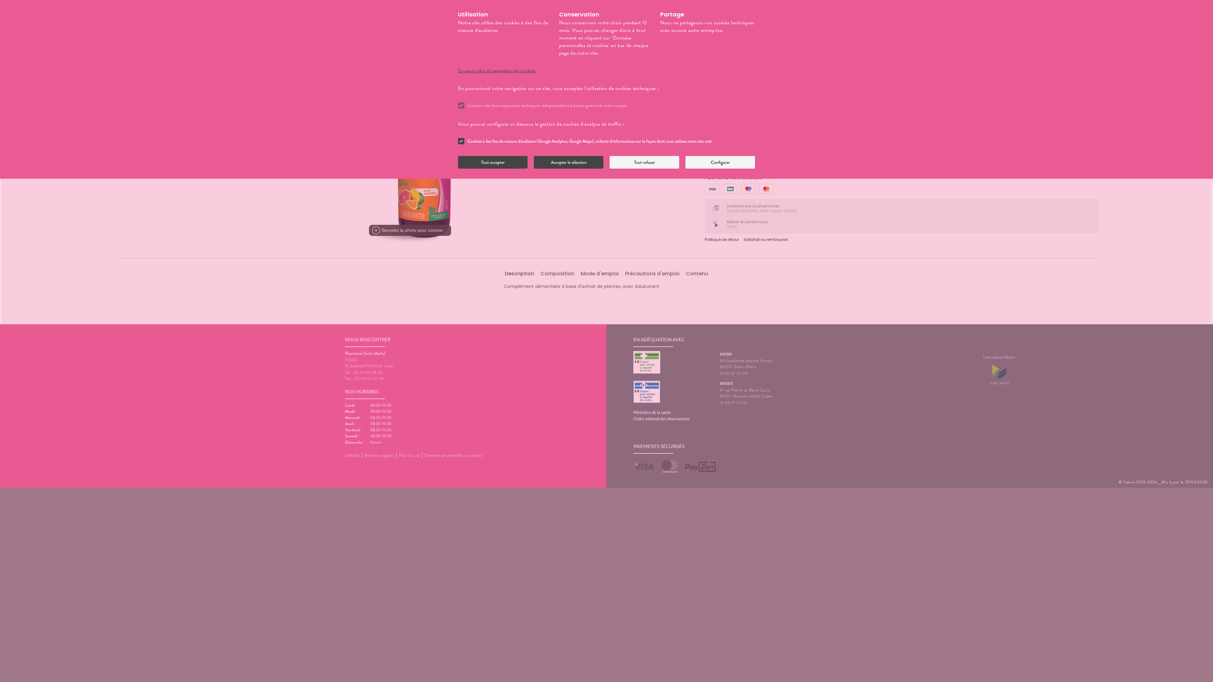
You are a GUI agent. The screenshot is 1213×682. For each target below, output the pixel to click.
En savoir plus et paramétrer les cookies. (497, 71)
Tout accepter (493, 162)
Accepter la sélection (569, 162)
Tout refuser (644, 162)
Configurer (720, 162)
